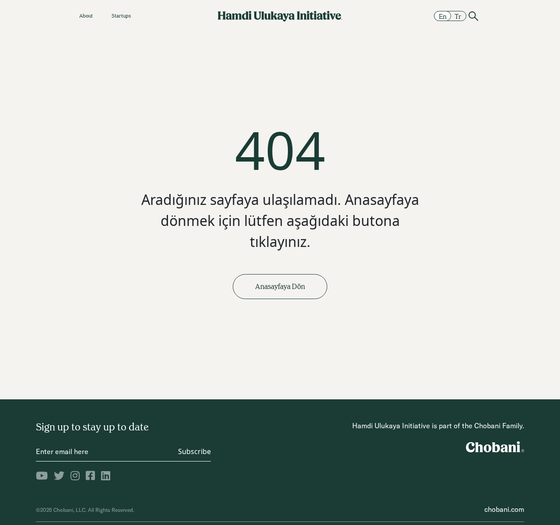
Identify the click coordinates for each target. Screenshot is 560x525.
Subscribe (194, 451)
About (86, 15)
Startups (121, 15)
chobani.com (504, 509)
